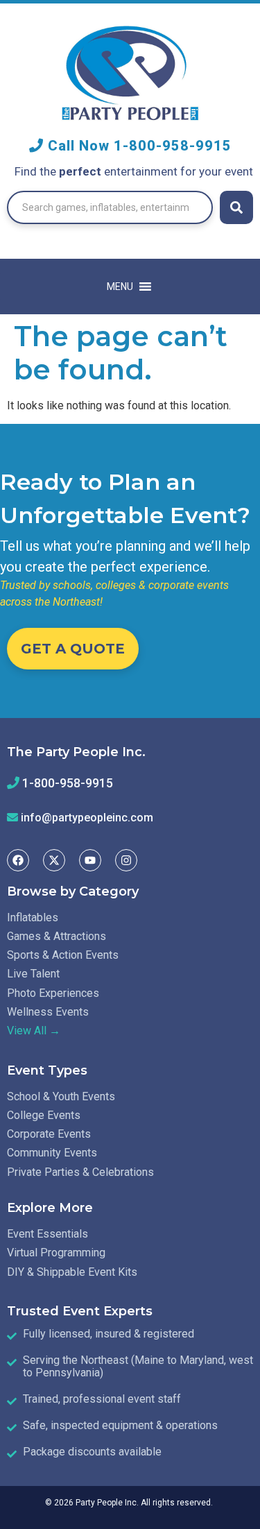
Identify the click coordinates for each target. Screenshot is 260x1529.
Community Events (52, 1152)
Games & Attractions (56, 936)
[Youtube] (90, 860)
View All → (33, 1030)
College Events (43, 1115)
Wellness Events (48, 1011)
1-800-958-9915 (173, 145)
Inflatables (32, 917)
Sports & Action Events (63, 955)
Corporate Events (49, 1134)
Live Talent (33, 973)
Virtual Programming (56, 1252)
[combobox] (110, 207)
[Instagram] (126, 860)
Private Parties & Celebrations (80, 1172)
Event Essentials (47, 1233)
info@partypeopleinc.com (87, 817)
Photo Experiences (53, 993)
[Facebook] (18, 860)
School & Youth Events (61, 1096)
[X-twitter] (54, 860)
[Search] (236, 207)
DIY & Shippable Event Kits (72, 1272)
